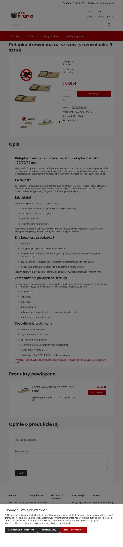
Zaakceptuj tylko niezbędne (21, 530)
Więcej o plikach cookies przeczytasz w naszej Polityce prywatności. (38, 523)
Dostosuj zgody (49, 530)
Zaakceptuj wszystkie (74, 530)
